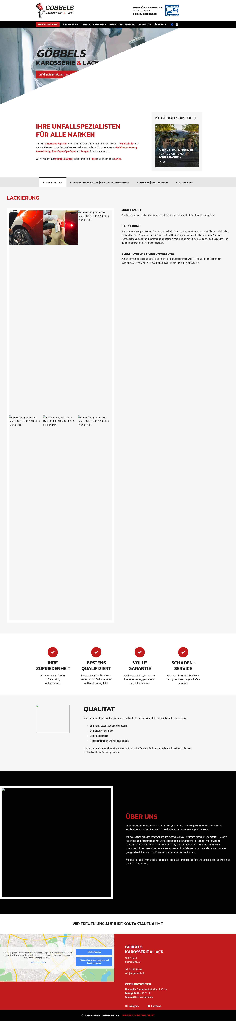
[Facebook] (172, 24)
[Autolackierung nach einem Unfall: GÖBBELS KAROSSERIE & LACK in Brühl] (26, 312)
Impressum (129, 1015)
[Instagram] (177, 24)
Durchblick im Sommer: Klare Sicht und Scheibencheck (176, 154)
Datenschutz (146, 1015)
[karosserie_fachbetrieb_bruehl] (172, 10)
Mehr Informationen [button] (38, 962)
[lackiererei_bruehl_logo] (55, 10)
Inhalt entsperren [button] (94, 952)
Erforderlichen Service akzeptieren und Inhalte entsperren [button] (94, 961)
